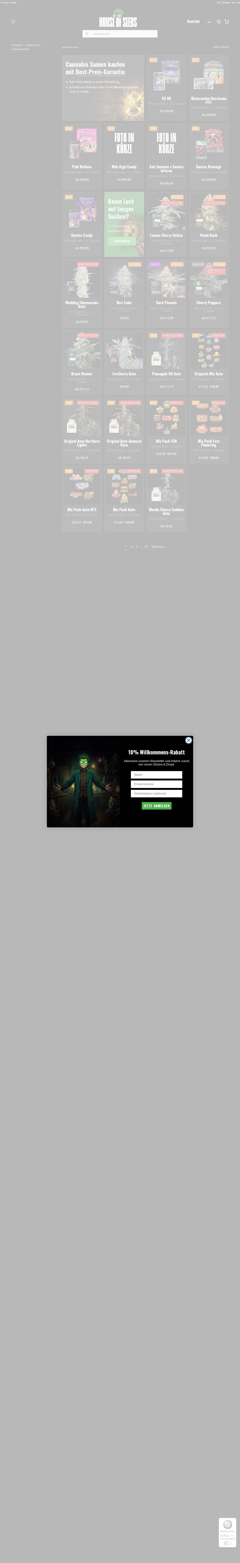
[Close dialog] (189, 740)
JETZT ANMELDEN (157, 805)
